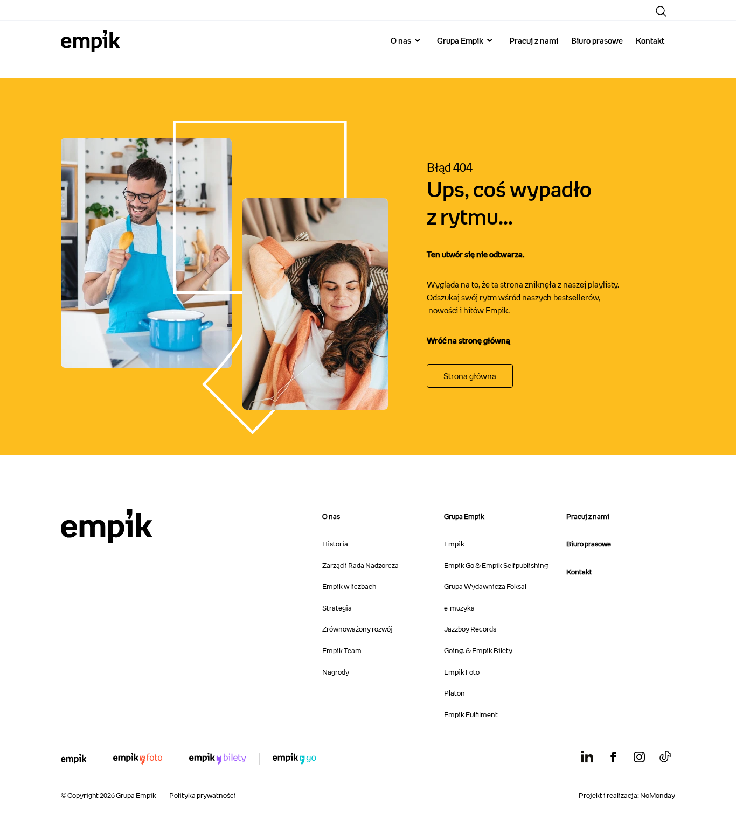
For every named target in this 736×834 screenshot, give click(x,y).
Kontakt (650, 40)
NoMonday (657, 795)
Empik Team (342, 650)
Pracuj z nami (533, 40)
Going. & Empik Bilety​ (478, 650)
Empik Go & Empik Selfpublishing (496, 565)
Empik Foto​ (462, 672)
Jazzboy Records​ (470, 629)
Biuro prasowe (597, 40)
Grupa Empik (460, 40)
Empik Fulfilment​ (471, 714)
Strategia (337, 608)
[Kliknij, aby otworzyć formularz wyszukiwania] (661, 11)
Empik (454, 544)
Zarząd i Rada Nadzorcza (360, 565)
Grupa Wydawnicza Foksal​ (485, 586)
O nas (401, 40)
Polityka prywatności (202, 795)
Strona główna (469, 376)
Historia (335, 544)
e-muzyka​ (459, 608)
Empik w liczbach (349, 586)
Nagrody (335, 672)
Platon (454, 693)
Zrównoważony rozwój (357, 629)
